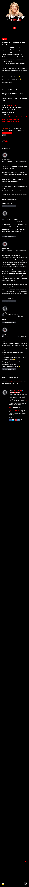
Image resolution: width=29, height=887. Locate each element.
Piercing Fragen (17, 128)
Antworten (13, 130)
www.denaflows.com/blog (10, 121)
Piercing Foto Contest (14, 410)
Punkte (11, 407)
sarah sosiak (6, 50)
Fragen (25, 400)
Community (11, 409)
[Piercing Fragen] (14, 13)
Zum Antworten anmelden (21, 162)
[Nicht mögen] (5, 135)
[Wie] (3, 135)
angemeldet (10, 381)
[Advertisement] (14, 870)
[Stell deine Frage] (25, 883)
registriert (18, 381)
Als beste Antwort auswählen (9, 206)
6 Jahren (5, 130)
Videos (14, 411)
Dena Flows (12, 105)
